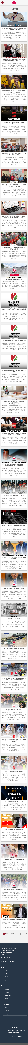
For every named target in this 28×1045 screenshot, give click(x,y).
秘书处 (6, 998)
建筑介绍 (7, 1011)
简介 (6, 1007)
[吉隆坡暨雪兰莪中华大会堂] (14, 2)
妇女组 (6, 976)
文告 (6, 970)
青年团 (6, 980)
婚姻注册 (7, 992)
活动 (6, 973)
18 (21, 933)
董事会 (6, 1014)
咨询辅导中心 (8, 995)
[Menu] (2, 2)
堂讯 (6, 1017)
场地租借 (7, 989)
